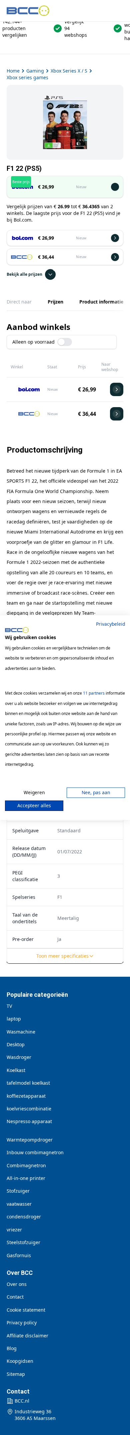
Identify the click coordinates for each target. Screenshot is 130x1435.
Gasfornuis (19, 1255)
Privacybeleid (110, 623)
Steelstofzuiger (23, 1242)
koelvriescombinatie (29, 1108)
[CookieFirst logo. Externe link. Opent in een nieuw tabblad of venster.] (17, 630)
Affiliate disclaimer (27, 1335)
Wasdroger (19, 1057)
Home (13, 71)
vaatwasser (19, 1204)
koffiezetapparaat (26, 1096)
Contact (15, 1297)
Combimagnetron (26, 1165)
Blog (12, 1348)
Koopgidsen (20, 1361)
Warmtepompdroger (30, 1140)
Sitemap (16, 1374)
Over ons (17, 1284)
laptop (14, 1018)
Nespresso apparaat (29, 1121)
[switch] (64, 342)
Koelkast (16, 1070)
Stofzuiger (18, 1191)
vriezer (14, 1229)
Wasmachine (21, 1032)
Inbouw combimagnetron (35, 1152)
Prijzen (55, 301)
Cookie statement (26, 1310)
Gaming (35, 71)
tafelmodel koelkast (28, 1083)
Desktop (16, 1044)
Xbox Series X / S (69, 71)
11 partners (94, 693)
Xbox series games (27, 77)
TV (9, 1006)
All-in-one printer (26, 1178)
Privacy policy (22, 1322)
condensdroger (24, 1216)
